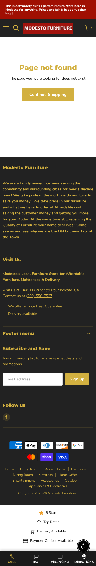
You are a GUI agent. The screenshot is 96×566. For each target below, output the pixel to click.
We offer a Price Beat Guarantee (35, 306)
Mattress (46, 475)
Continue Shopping (48, 94)
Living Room (29, 469)
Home (9, 469)
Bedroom (78, 469)
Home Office (68, 475)
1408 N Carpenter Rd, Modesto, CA (50, 290)
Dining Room (23, 475)
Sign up (77, 379)
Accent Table (55, 469)
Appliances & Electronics (48, 486)
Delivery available (22, 313)
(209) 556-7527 (39, 295)
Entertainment (24, 480)
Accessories (50, 480)
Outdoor (71, 480)
